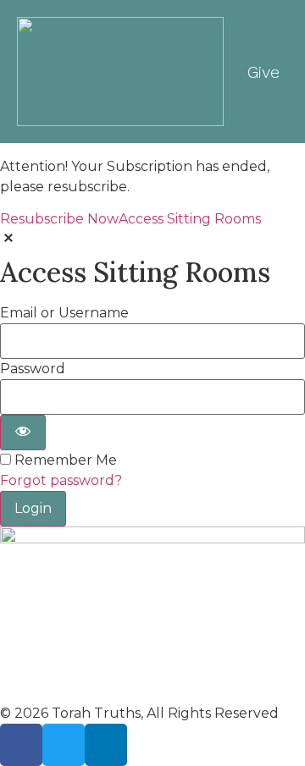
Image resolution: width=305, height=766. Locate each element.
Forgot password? (61, 480)
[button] (210, 71)
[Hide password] (23, 432)
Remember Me (65, 460)
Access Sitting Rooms (190, 219)
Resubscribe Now (59, 219)
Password (32, 369)
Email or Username (64, 313)
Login (33, 508)
